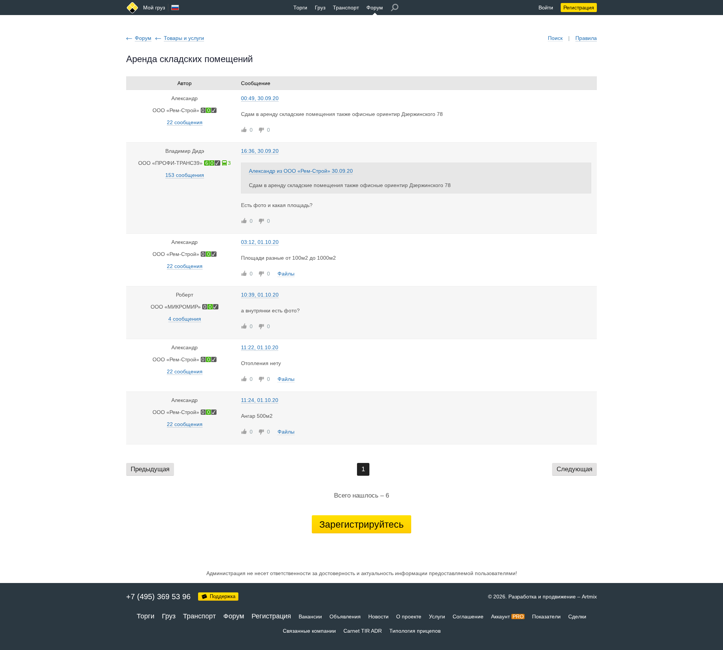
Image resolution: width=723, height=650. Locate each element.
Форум (374, 8)
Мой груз (154, 8)
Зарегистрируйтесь (361, 524)
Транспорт (346, 8)
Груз (320, 8)
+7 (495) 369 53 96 (158, 596)
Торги (300, 8)
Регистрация (578, 8)
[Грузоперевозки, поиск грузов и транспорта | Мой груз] (132, 8)
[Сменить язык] (175, 7)
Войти (545, 8)
